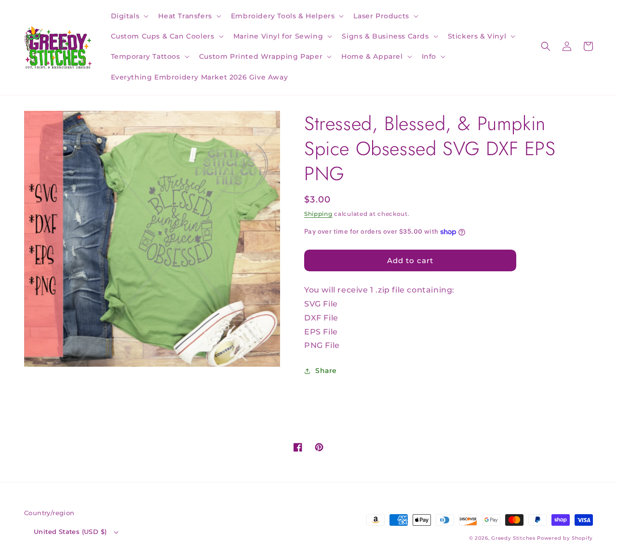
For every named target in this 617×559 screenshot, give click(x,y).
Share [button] (326, 370)
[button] (129, 16)
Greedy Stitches (513, 538)
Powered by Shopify (565, 538)
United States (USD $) (70, 531)
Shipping (318, 213)
